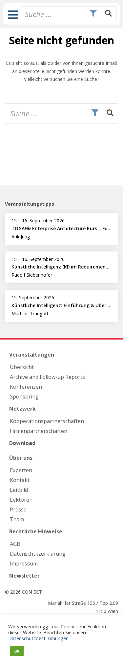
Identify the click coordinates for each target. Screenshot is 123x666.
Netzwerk (22, 408)
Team (17, 519)
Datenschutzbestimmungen (38, 638)
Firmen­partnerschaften (38, 431)
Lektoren (21, 499)
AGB (15, 543)
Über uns (20, 457)
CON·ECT (32, 592)
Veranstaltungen (31, 354)
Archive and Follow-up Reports (47, 376)
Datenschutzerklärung (38, 553)
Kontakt (20, 480)
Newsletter (24, 575)
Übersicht (22, 367)
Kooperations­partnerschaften (47, 421)
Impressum (24, 563)
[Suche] (108, 14)
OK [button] (17, 651)
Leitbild (19, 489)
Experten (21, 470)
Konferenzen (26, 386)
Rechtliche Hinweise (35, 531)
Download (22, 443)
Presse (18, 509)
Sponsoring (24, 396)
